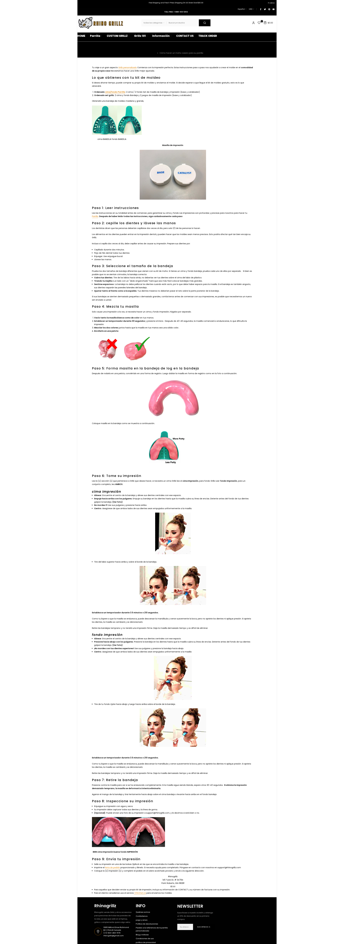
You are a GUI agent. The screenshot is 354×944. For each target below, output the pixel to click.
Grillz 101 (140, 36)
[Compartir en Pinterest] (269, 9)
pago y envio (142, 920)
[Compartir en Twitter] (265, 9)
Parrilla (95, 36)
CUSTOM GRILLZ (117, 36)
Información (161, 36)
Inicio (153, 53)
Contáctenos (142, 916)
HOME (81, 36)
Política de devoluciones (147, 924)
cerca (81, 3)
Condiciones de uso (145, 938)
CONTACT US (185, 36)
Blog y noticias (142, 934)
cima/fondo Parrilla (115, 92)
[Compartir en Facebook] (260, 9)
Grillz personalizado (127, 67)
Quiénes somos (143, 912)
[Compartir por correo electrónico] (273, 9)
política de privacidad (146, 942)
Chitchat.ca (140, 893)
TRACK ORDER (207, 36)
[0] (259, 22)
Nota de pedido (112, 867)
